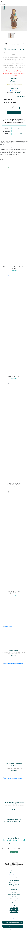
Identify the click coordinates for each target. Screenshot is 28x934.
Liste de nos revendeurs (14, 894)
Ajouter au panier (14, 113)
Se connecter (14, 852)
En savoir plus (14, 78)
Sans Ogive (14, 90)
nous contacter (8, 122)
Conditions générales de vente (14, 902)
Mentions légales (14, 900)
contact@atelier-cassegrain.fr (14, 922)
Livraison (14, 896)
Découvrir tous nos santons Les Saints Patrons (14, 820)
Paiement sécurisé (14, 898)
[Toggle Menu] (2, 1)
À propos (14, 892)
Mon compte (14, 910)
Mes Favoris (14, 912)
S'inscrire (14, 908)
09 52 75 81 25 (13, 926)
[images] (14, 18)
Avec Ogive (14, 92)
